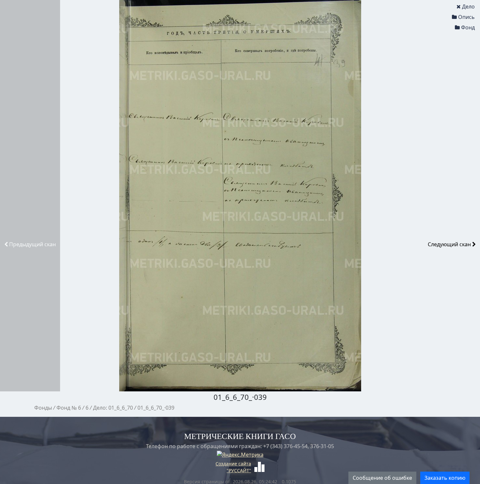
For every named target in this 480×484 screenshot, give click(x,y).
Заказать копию (444, 477)
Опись (466, 17)
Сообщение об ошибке (382, 477)
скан (32, 244)
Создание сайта (233, 464)
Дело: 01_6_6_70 (113, 407)
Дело (468, 6)
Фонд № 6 (68, 407)
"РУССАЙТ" (239, 470)
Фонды (43, 407)
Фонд (468, 27)
